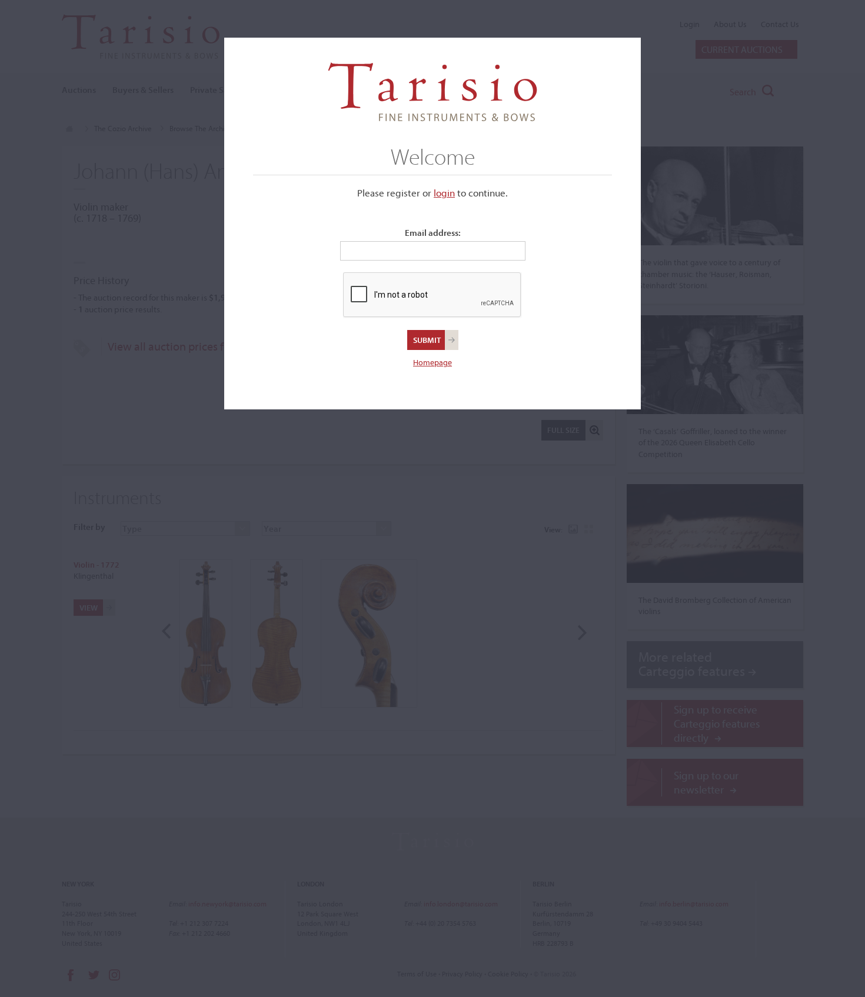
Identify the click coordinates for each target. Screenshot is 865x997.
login (444, 192)
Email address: (433, 232)
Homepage (432, 362)
